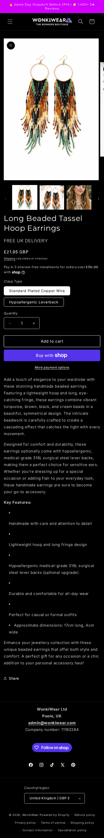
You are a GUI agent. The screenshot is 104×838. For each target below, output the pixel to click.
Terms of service (53, 822)
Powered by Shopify (55, 815)
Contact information (37, 830)
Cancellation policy (72, 830)
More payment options (52, 367)
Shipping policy (82, 822)
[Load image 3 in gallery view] (79, 197)
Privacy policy (25, 822)
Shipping (9, 258)
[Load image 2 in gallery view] (52, 197)
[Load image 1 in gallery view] (24, 197)
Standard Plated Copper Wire (37, 291)
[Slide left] (5, 198)
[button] (10, 21)
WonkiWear (30, 815)
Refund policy (84, 815)
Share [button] (14, 678)
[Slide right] (98, 198)
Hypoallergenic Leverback (34, 302)
